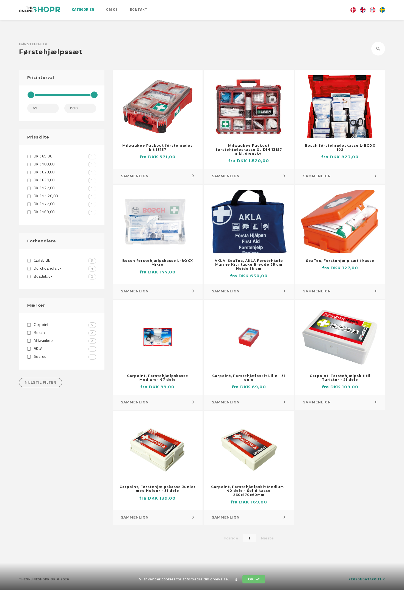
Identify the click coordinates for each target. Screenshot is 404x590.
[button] (236, 579)
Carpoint (63, 324)
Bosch (63, 332)
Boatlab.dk (63, 276)
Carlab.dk (63, 260)
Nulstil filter (40, 382)
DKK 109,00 (63, 164)
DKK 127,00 (63, 188)
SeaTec (63, 356)
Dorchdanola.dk (63, 268)
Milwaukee (63, 340)
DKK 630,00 (63, 180)
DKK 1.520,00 (63, 196)
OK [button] (251, 579)
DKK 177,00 (63, 204)
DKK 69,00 (63, 156)
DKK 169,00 (63, 212)
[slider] (31, 95)
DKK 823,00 (63, 172)
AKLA (63, 348)
